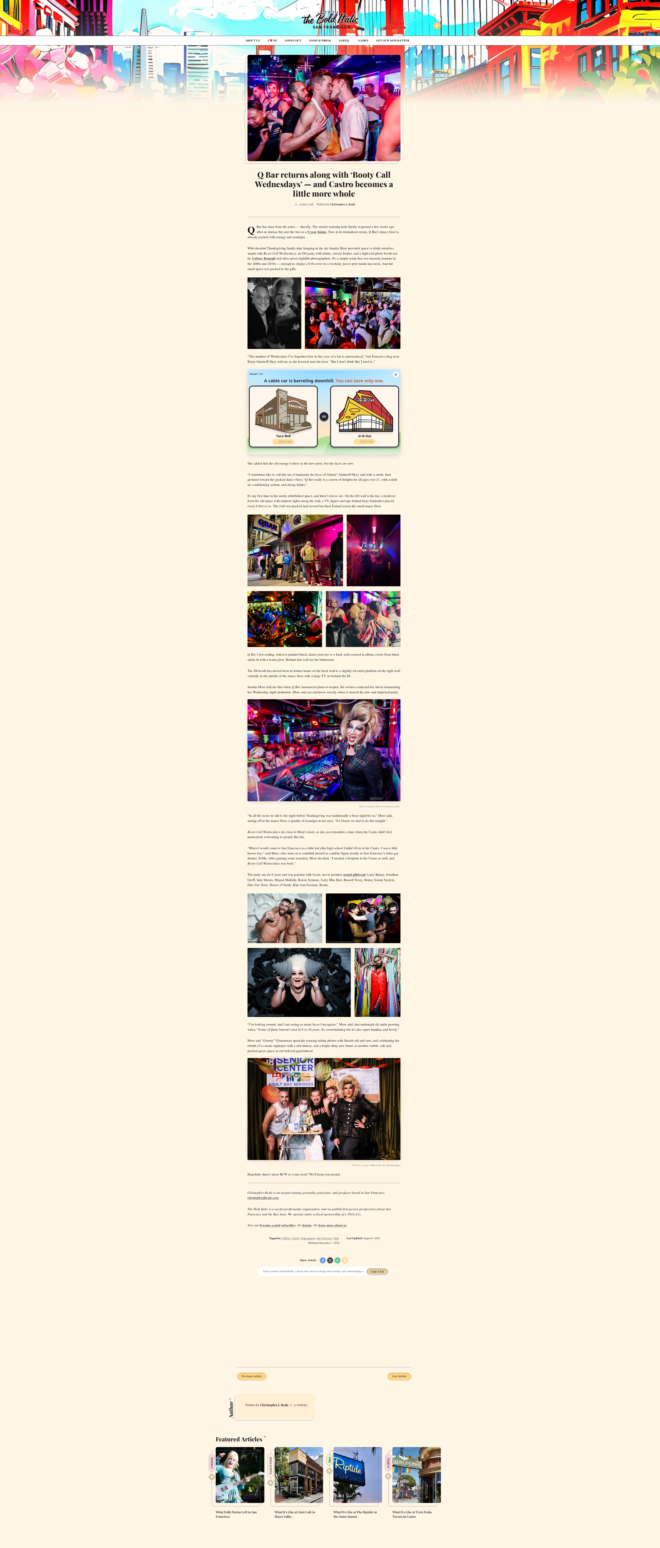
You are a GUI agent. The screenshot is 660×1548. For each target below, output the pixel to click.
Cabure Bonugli (263, 258)
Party (336, 1238)
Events (295, 1238)
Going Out (293, 40)
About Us (252, 40)
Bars (329, 1460)
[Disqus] (324, 1319)
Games (363, 40)
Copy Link (377, 1271)
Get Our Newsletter (392, 40)
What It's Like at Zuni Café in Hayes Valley (295, 1514)
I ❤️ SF (272, 40)
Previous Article (251, 1376)
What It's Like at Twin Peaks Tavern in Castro (412, 1514)
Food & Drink (320, 40)
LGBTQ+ (344, 40)
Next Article (399, 1376)
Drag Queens (308, 1238)
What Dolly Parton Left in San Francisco (236, 1514)
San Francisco (324, 1238)
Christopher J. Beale (274, 1405)
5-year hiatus (316, 231)
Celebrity (211, 1463)
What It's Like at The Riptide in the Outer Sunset (355, 1514)
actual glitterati (354, 874)
